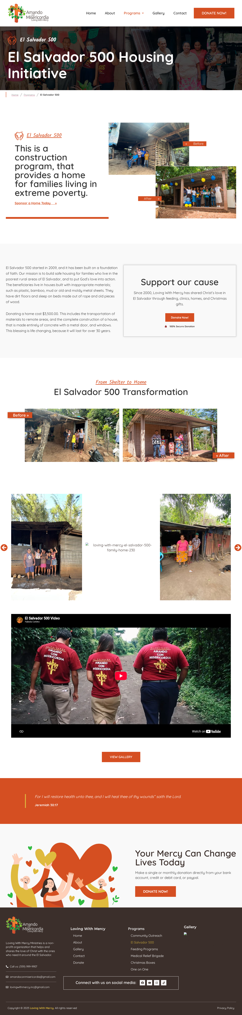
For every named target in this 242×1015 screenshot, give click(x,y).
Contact (180, 13)
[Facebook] (142, 982)
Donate (78, 962)
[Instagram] (156, 982)
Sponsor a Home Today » (36, 203)
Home (91, 13)
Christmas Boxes (143, 962)
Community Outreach (146, 935)
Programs (132, 13)
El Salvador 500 (142, 942)
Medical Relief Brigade (147, 956)
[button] (134, 13)
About (110, 13)
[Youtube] (149, 982)
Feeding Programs (144, 949)
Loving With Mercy (42, 1008)
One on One (139, 969)
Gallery (159, 13)
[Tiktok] (163, 982)
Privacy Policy (225, 1008)
